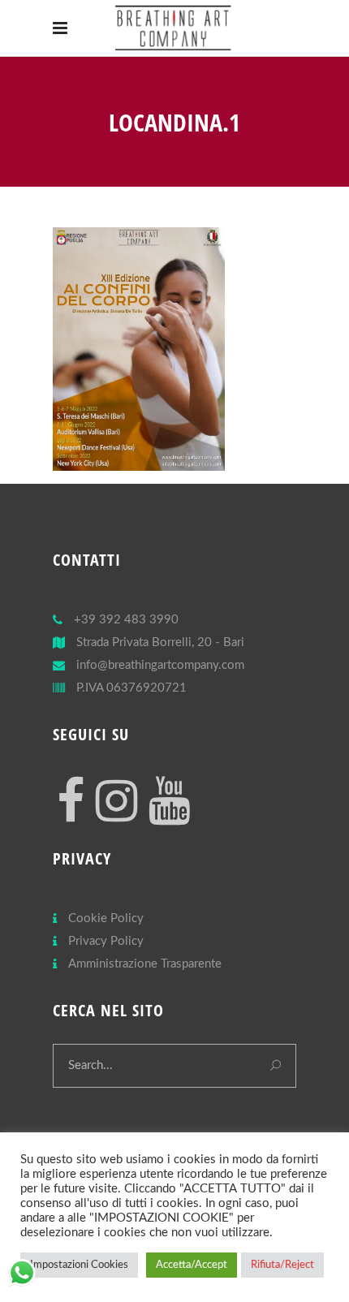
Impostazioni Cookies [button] (79, 1265)
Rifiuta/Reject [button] (282, 1265)
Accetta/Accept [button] (191, 1265)
